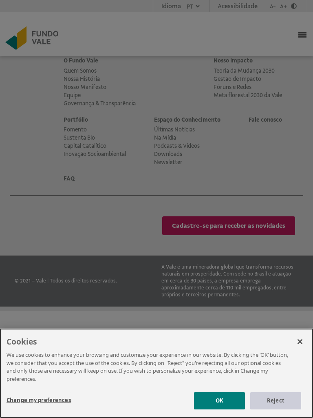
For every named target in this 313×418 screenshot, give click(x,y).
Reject (275, 400)
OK (219, 400)
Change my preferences (39, 400)
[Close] (300, 342)
